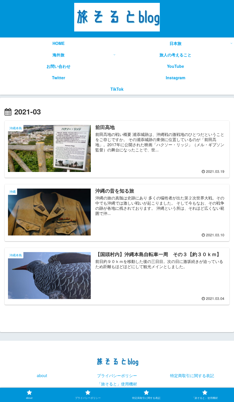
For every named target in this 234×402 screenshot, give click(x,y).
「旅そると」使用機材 (117, 384)
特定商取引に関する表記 (192, 375)
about (42, 375)
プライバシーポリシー (117, 375)
